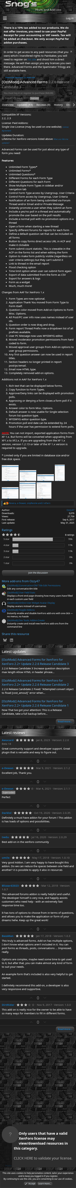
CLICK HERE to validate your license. (43, 1158)
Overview (8, 104)
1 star (6, 563)
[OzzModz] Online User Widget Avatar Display (31, 602)
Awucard (8, 740)
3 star (6, 551)
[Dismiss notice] (70, 52)
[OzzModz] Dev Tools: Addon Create (26, 620)
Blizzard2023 (10, 885)
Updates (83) (25, 104)
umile (6, 857)
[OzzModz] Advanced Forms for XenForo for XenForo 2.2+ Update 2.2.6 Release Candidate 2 (35, 682)
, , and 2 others (29, 503)
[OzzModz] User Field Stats (21, 592)
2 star (6, 557)
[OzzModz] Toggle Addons (21, 609)
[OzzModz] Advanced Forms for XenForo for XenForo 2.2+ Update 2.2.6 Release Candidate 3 (35, 661)
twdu (5, 837)
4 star (6, 545)
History (58, 104)
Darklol (6, 813)
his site (32, 59)
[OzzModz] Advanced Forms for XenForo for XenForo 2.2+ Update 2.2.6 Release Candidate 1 (35, 703)
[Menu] (5, 18)
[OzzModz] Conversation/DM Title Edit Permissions (33, 585)
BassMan (7, 936)
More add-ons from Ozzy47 (21, 581)
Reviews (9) (43, 104)
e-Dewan (7, 768)
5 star (6, 539)
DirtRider (8, 1004)
